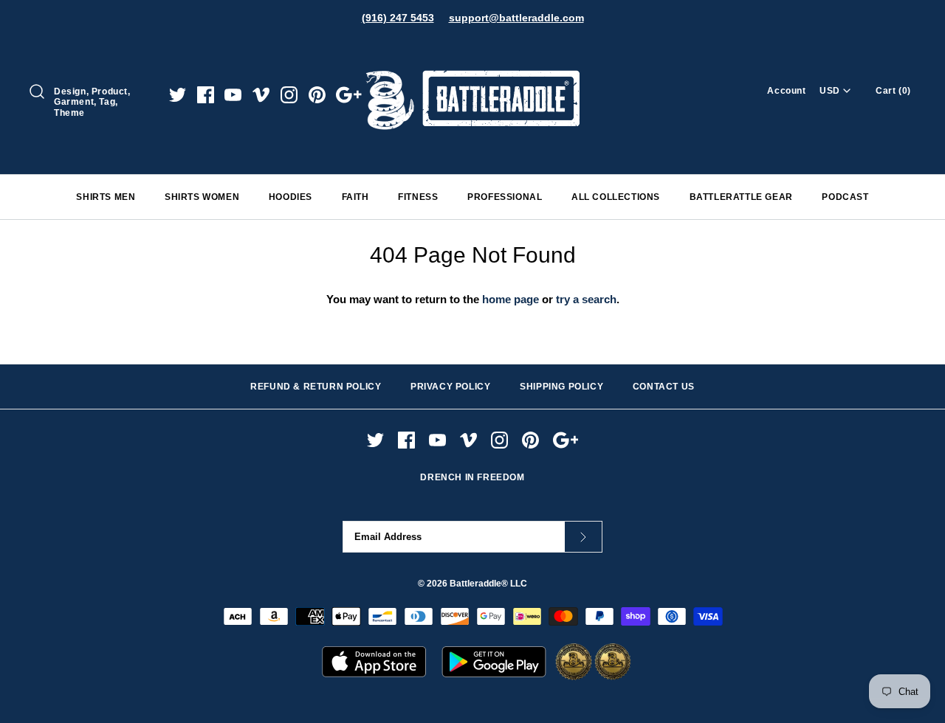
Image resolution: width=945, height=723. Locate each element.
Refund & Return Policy (315, 386)
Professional (504, 197)
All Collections (615, 197)
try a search (586, 299)
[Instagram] (289, 94)
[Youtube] (232, 94)
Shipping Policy (561, 386)
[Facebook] (205, 94)
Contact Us (664, 386)
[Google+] (349, 94)
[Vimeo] (260, 94)
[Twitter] (177, 94)
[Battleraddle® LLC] (472, 50)
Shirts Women (202, 197)
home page (510, 299)
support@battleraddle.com (516, 18)
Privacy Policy (450, 386)
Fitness (418, 197)
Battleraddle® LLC (488, 583)
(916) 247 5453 (398, 18)
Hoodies (290, 197)
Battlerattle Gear (741, 197)
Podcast (845, 197)
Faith (355, 197)
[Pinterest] (317, 94)
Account (786, 91)
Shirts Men (105, 197)
